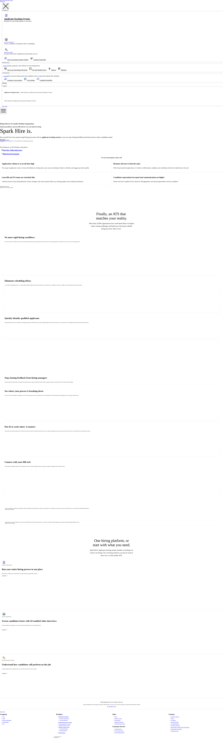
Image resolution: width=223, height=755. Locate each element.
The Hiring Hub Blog (175, 723)
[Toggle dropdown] (8, 10)
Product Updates (62, 732)
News (3, 723)
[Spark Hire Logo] (2, 1)
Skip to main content (4, 0)
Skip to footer (10, 0)
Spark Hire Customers (175, 716)
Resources (5, 65)
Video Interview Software (64, 716)
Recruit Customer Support (119, 732)
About (3, 716)
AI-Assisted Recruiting (63, 728)
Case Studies (173, 720)
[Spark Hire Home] (2, 711)
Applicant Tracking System (17, 19)
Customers (5, 76)
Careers (3, 718)
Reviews (172, 718)
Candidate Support (118, 729)
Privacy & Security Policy (66, 736)
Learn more (4, 575)
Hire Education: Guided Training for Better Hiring (180, 727)
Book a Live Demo (118, 718)
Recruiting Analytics (63, 730)
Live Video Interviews (63, 720)
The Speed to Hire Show (175, 725)
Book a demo (4, 106)
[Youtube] (26, 744)
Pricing (4, 83)
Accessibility (77, 736)
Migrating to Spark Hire (119, 722)
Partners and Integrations (6, 720)
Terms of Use (73, 736)
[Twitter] (26, 753)
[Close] (5, 6)
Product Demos (117, 720)
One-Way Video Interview (9, 42)
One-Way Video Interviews (12, 150)
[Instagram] (37, 753)
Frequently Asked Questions (120, 723)
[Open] (3, 111)
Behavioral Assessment (8, 52)
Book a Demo (113, 531)
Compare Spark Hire (175, 722)
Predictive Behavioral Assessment (65, 722)
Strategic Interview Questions (176, 729)
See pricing (109, 531)
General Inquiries (5, 722)
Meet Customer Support (119, 730)
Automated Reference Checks (64, 724)
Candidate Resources (175, 731)
